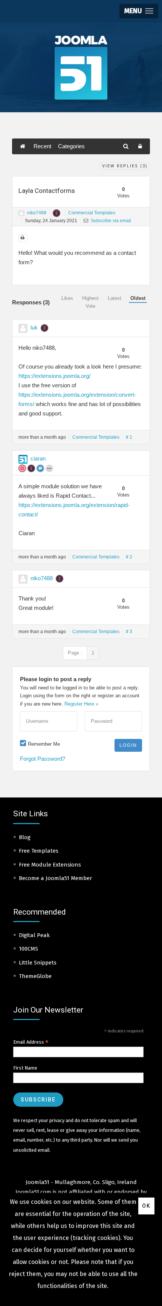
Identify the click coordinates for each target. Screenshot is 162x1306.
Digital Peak (34, 935)
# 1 (129, 437)
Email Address (31, 1042)
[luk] (23, 328)
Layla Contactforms (46, 190)
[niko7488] (21, 213)
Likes (67, 298)
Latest (114, 298)
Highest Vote (90, 302)
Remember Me (44, 744)
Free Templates (38, 850)
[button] (138, 11)
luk (34, 327)
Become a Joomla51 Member (55, 878)
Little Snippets (38, 962)
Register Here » (81, 704)
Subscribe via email (110, 220)
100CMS (28, 948)
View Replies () (125, 166)
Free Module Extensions (50, 864)
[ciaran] (23, 459)
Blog (25, 837)
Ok (146, 1206)
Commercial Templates (91, 212)
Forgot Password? (42, 758)
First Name (25, 1068)
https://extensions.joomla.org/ (54, 376)
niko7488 (36, 212)
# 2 (129, 557)
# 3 (129, 631)
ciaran (38, 458)
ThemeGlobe (35, 976)
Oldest (137, 298)
